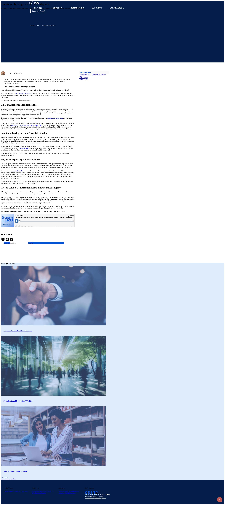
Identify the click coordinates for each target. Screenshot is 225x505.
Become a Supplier (40, 493)
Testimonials (14, 491)
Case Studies (71, 491)
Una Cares (21, 491)
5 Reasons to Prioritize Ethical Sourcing (18, 331)
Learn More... (117, 7)
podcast (24, 93)
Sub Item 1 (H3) (96, 74)
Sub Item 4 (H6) (83, 79)
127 (5, 477)
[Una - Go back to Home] (33, 1)
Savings (38, 7)
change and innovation (55, 118)
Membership (77, 7)
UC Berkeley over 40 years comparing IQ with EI (27, 125)
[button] (34, 243)
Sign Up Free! (38, 11)
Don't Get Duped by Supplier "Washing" (18, 401)
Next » (7, 477)
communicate (24, 148)
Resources (97, 7)
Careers (26, 491)
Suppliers (58, 7)
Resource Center (63, 491)
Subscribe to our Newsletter (8, 479)
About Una (8, 491)
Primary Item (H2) (85, 74)
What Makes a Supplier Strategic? (16, 471)
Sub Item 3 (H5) (83, 78)
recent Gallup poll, (17, 171)
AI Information (71, 493)
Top (219, 499)
